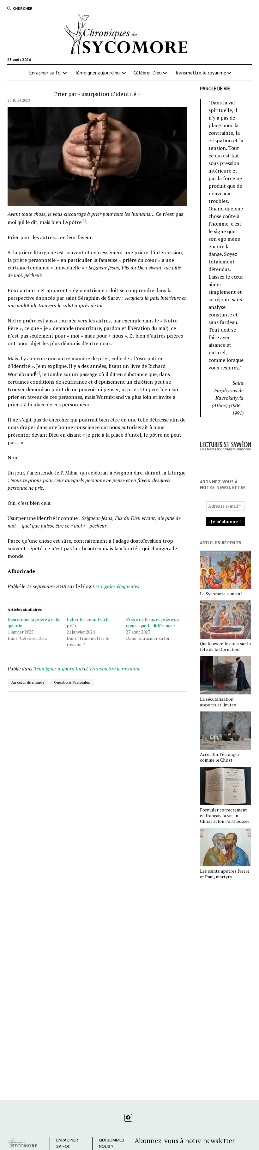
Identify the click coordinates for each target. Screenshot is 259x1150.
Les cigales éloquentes (116, 586)
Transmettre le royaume (200, 72)
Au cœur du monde (28, 682)
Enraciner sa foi (45, 72)
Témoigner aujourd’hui (98, 72)
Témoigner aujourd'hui (58, 668)
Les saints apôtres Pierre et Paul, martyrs (225, 874)
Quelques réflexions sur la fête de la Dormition (225, 646)
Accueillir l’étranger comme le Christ (219, 757)
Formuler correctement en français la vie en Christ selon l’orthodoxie (225, 815)
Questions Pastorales (72, 682)
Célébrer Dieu (148, 72)
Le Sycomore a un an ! (221, 594)
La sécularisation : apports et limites (218, 702)
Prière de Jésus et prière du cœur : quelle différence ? (152, 622)
